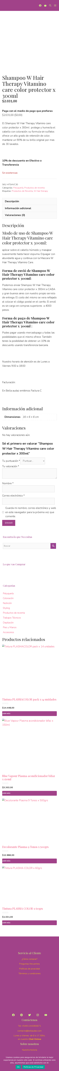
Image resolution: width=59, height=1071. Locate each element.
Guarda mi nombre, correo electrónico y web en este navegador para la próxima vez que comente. (30, 512)
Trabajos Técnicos (12, 617)
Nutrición (7, 603)
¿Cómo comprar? (29, 959)
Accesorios (8, 632)
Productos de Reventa (22, 191)
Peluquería (18, 187)
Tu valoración (10, 466)
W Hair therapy (41, 191)
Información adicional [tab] (18, 208)
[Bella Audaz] (5, 5)
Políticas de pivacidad (29, 968)
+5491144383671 (31, 1025)
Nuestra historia (29, 1049)
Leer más (6, 713)
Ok (18, 1067)
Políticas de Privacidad (33, 1067)
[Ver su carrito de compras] (45, 5)
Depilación (8, 622)
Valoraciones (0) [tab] (15, 215)
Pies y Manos (9, 627)
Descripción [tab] (12, 201)
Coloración (8, 598)
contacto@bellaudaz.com (29, 1030)
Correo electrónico (13, 495)
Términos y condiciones (30, 973)
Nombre (8, 483)
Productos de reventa (34, 187)
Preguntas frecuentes (29, 963)
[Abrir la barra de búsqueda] (50, 5)
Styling (6, 608)
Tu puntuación (11, 461)
